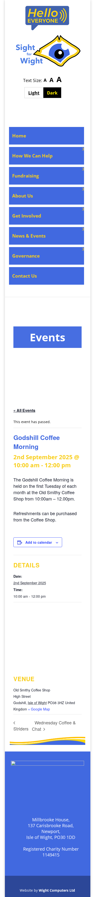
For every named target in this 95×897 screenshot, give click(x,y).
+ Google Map (39, 709)
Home (19, 136)
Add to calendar (38, 542)
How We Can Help (32, 156)
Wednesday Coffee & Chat (54, 725)
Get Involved (26, 216)
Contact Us (24, 276)
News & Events (29, 236)
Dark (54, 93)
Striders (20, 728)
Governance (26, 256)
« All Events (24, 410)
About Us (22, 196)
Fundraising (25, 176)
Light (35, 93)
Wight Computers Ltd (57, 890)
